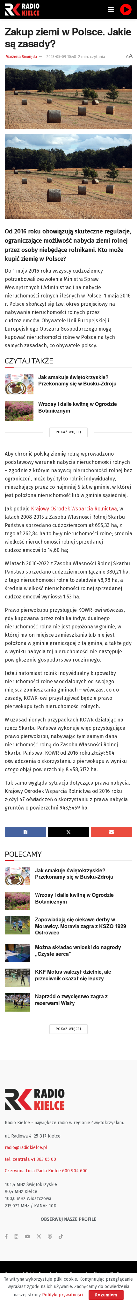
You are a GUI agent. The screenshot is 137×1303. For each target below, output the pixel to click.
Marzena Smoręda (21, 57)
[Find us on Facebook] (6, 1237)
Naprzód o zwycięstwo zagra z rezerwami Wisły (71, 999)
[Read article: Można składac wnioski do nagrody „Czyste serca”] (17, 953)
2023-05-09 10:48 (61, 57)
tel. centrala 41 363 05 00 (30, 1159)
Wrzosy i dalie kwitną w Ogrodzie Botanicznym (77, 407)
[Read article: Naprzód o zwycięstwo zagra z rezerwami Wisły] (17, 1002)
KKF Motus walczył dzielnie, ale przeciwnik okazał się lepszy (73, 975)
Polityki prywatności (62, 1295)
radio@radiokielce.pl (26, 1147)
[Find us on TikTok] (61, 1237)
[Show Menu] (111, 9)
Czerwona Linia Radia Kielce (33, 1171)
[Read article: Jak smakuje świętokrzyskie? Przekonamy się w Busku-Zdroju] (19, 384)
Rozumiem (106, 1294)
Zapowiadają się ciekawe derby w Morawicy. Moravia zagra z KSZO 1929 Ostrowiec (80, 926)
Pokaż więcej (68, 432)
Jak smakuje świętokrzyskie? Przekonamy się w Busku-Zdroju (77, 380)
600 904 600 (75, 1171)
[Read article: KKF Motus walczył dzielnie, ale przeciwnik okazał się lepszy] (17, 978)
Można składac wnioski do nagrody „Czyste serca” (78, 950)
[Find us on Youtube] (27, 1237)
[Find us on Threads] (50, 1237)
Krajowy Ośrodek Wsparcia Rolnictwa (74, 509)
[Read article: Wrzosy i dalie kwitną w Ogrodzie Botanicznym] (19, 411)
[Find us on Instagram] (16, 1237)
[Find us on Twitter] (38, 1237)
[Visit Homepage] (24, 9)
